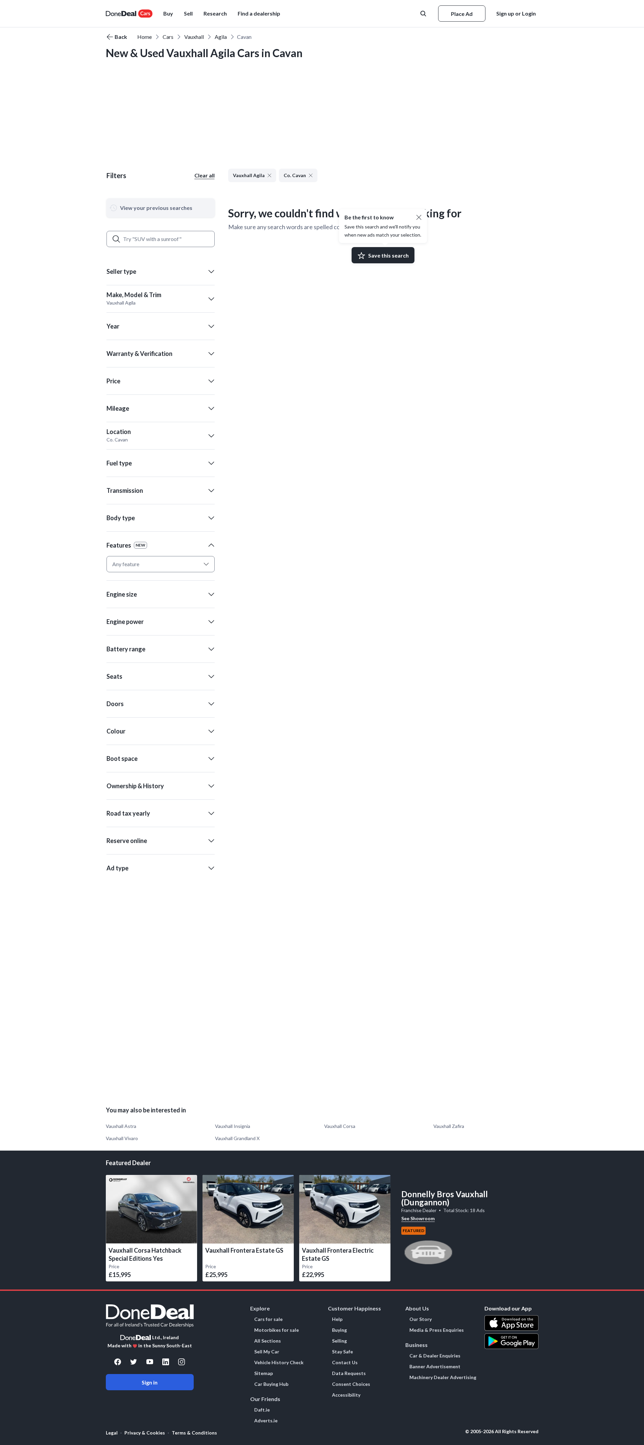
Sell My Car (266, 1351)
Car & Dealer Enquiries (434, 1355)
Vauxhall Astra (121, 1126)
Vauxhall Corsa (339, 1126)
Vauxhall (194, 36)
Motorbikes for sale (276, 1330)
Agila (221, 36)
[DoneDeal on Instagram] (181, 1362)
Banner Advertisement (434, 1366)
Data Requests (349, 1373)
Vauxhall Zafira (448, 1126)
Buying (339, 1330)
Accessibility (346, 1395)
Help (337, 1319)
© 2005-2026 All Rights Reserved (502, 1431)
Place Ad (462, 13)
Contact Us (345, 1362)
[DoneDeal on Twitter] (133, 1362)
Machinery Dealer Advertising (442, 1377)
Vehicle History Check (279, 1362)
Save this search (388, 255)
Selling (339, 1341)
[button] (259, 13)
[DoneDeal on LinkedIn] (166, 1362)
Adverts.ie (266, 1420)
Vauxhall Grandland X (237, 1138)
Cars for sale (268, 1319)
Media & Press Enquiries (436, 1330)
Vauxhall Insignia (232, 1126)
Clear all (204, 175)
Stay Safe (342, 1351)
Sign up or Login (516, 13)
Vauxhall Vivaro (122, 1138)
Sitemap (263, 1373)
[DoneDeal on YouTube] (150, 1362)
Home (144, 36)
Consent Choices (351, 1384)
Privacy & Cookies (144, 1433)
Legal (112, 1433)
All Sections (267, 1341)
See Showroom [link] (418, 1218)
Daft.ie (262, 1410)
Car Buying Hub (271, 1384)
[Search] (116, 239)
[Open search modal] (424, 13)
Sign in (150, 1382)
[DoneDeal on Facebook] (118, 1362)
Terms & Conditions (194, 1433)
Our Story (420, 1319)
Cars (168, 36)
